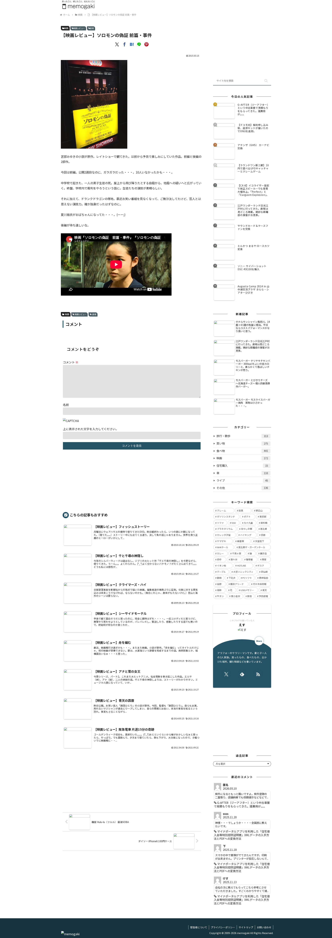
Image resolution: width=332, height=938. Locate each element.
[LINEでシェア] (139, 44)
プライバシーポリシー (223, 927)
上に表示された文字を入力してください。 (90, 429)
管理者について (198, 927)
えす (242, 625)
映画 (66, 28)
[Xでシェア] (117, 44)
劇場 (92, 28)
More (259, 641)
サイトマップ (246, 927)
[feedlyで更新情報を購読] (242, 674)
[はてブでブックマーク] (132, 44)
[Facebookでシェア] (124, 44)
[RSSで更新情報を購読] (258, 674)
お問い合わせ (264, 927)
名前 (66, 404)
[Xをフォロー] (226, 674)
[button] (266, 80)
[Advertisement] (132, 482)
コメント (70, 362)
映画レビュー (79, 28)
